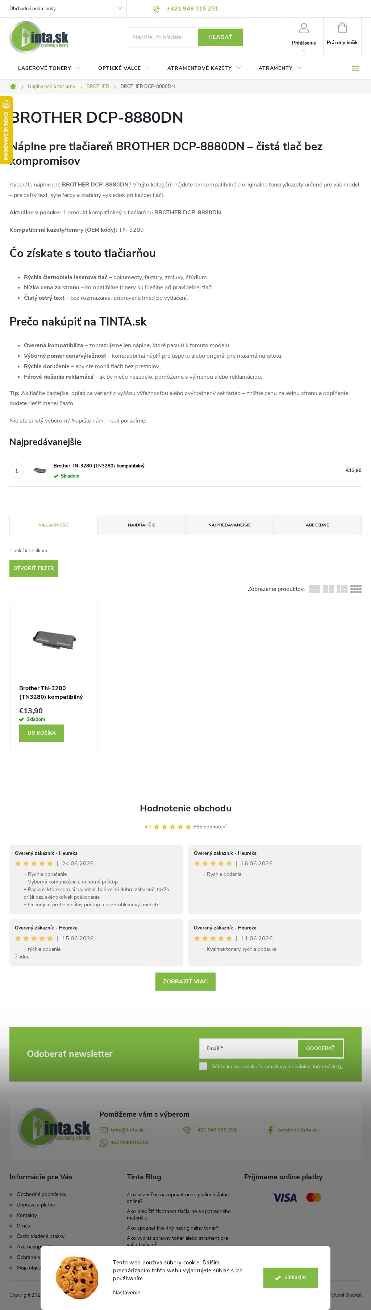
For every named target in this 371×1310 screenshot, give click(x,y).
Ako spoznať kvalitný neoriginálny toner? (172, 1228)
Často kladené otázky (40, 1236)
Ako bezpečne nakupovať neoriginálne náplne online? (178, 1198)
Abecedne (317, 525)
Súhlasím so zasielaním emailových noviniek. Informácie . (278, 1066)
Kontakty (27, 1215)
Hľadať (220, 37)
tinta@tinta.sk (127, 1129)
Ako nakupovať (34, 1246)
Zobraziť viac (185, 982)
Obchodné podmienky (32, 8)
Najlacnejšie (53, 525)
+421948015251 (130, 1142)
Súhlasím (295, 1277)
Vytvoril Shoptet (345, 1295)
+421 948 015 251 (216, 1129)
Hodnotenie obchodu (186, 808)
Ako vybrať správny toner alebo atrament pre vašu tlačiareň (177, 1241)
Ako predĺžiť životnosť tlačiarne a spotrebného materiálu (179, 1214)
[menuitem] (49, 68)
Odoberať (320, 1048)
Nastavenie (126, 1293)
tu (340, 1066)
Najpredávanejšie (229, 525)
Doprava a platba (36, 1204)
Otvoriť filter (33, 568)
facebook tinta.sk (298, 1129)
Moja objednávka (35, 1267)
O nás (23, 1225)
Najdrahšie (141, 525)
